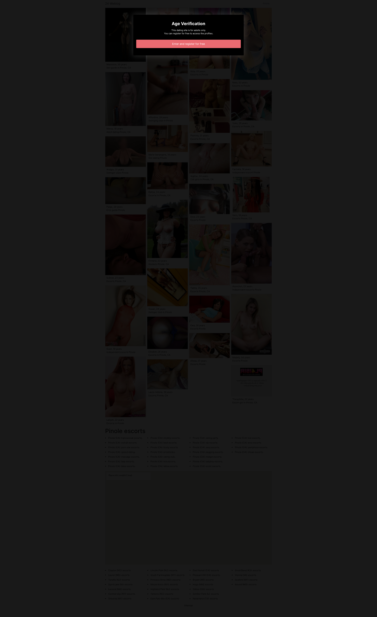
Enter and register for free (188, 43)
